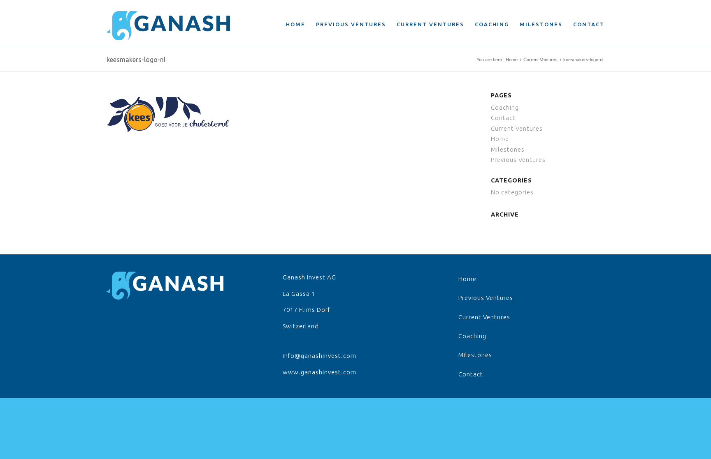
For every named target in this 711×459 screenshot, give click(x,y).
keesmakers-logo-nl (136, 59)
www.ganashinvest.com (319, 372)
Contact (503, 117)
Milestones (508, 149)
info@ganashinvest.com (319, 355)
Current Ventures (540, 59)
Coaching (505, 107)
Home (512, 59)
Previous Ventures (518, 159)
